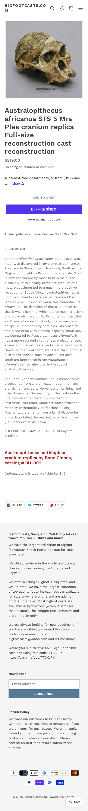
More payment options (44, 219)
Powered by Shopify (61, 796)
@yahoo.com (37, 639)
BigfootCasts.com (25, 7)
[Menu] (80, 8)
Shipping (11, 167)
